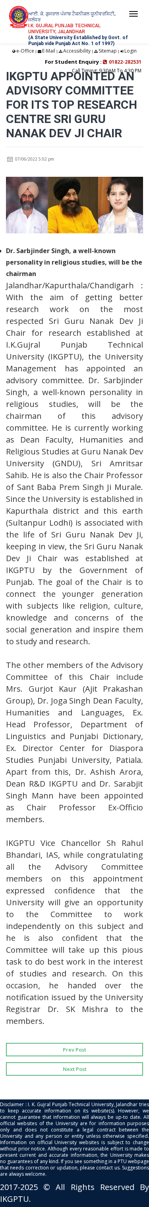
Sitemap (108, 50)
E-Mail (48, 50)
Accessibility (77, 50)
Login (130, 50)
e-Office (25, 50)
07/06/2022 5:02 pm (34, 159)
